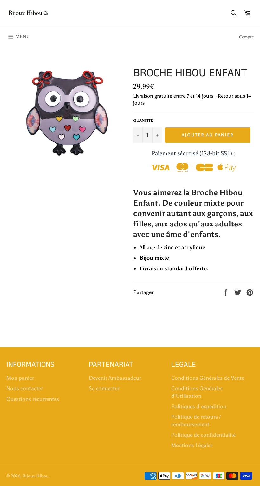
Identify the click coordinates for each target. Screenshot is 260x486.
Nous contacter (24, 388)
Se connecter (104, 388)
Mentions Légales (192, 445)
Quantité (143, 120)
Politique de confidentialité (203, 435)
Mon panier (20, 378)
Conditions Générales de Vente (207, 378)
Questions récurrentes (32, 399)
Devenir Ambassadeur (115, 378)
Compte (246, 36)
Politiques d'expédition (198, 406)
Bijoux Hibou (36, 476)
